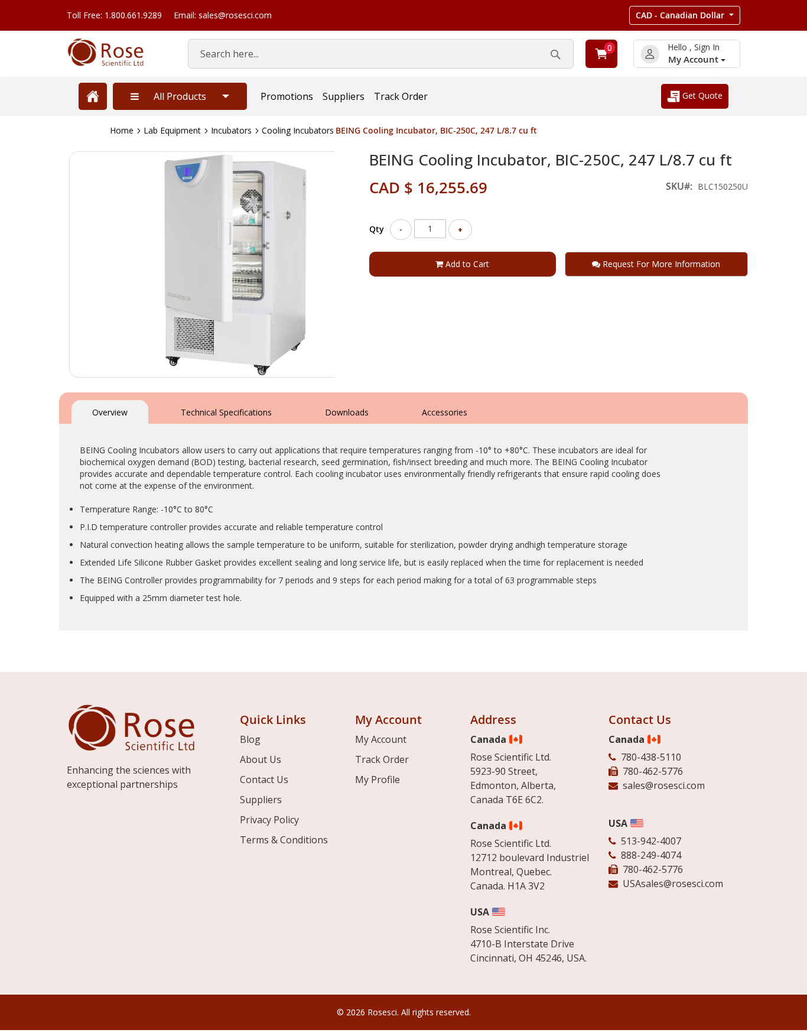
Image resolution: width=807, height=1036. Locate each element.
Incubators (231, 130)
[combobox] (381, 54)
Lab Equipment (172, 130)
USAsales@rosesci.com (673, 883)
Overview (110, 412)
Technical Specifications (226, 412)
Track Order (401, 96)
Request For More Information (660, 263)
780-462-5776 (653, 771)
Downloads (347, 412)
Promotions (287, 96)
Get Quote (701, 95)
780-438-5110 (651, 757)
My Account (694, 59)
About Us (260, 759)
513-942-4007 (651, 840)
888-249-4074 (651, 855)
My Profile (377, 779)
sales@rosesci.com (664, 785)
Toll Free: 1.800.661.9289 (114, 15)
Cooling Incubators (298, 130)
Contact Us (264, 779)
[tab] (109, 411)
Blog (250, 739)
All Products (180, 96)
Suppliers (344, 96)
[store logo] (115, 52)
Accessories (444, 412)
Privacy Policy (269, 819)
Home (122, 130)
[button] (685, 15)
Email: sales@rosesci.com (223, 15)
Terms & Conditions (284, 839)
